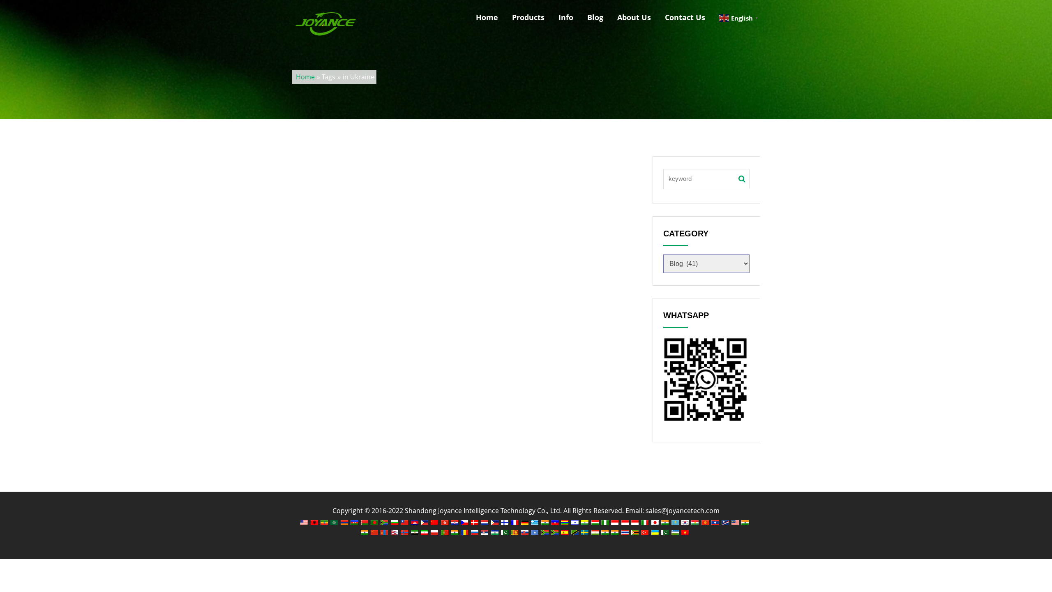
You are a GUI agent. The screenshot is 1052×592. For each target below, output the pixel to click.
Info (565, 17)
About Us (634, 17)
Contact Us (685, 17)
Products (528, 17)
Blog (595, 17)
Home (487, 17)
